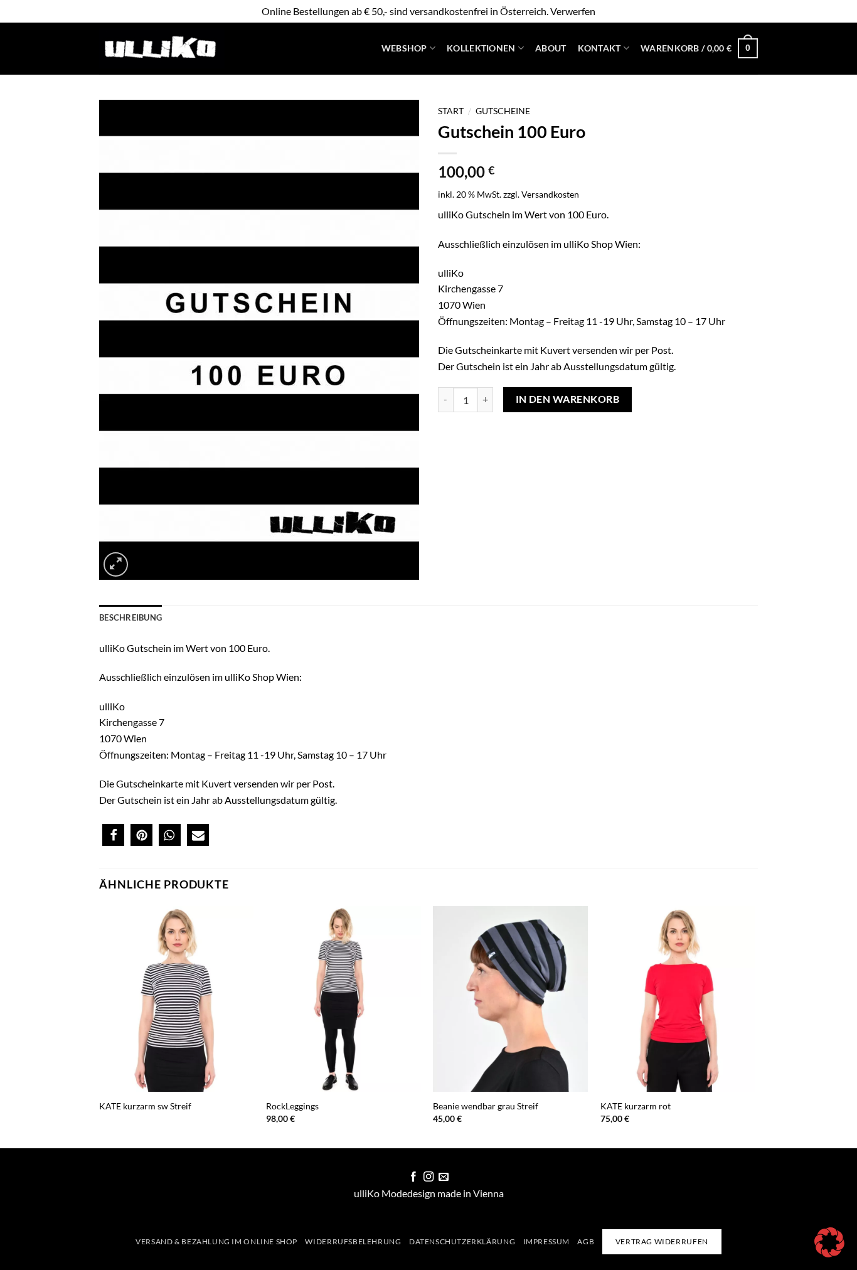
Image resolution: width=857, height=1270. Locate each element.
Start (451, 111)
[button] (699, 48)
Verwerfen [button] (572, 11)
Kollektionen (481, 48)
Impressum (546, 1241)
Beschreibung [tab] (130, 617)
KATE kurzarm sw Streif (145, 1106)
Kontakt (599, 48)
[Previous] (99, 1026)
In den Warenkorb (567, 399)
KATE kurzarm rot (635, 1106)
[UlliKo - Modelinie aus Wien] (162, 48)
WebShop (404, 48)
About (550, 48)
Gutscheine (503, 111)
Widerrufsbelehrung (353, 1241)
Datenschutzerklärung (462, 1241)
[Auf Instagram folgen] (428, 1177)
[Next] (754, 1026)
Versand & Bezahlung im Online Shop (216, 1241)
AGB (585, 1241)
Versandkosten (550, 194)
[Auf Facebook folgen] (413, 1177)
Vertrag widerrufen (661, 1241)
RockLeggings (292, 1106)
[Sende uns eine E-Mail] (444, 1177)
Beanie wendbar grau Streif (485, 1106)
